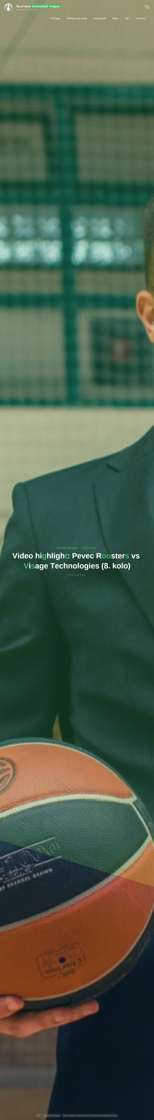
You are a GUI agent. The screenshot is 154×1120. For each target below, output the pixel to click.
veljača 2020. (89, 547)
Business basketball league (38, 6)
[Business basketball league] (9, 7)
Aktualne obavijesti (67, 547)
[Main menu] (146, 7)
